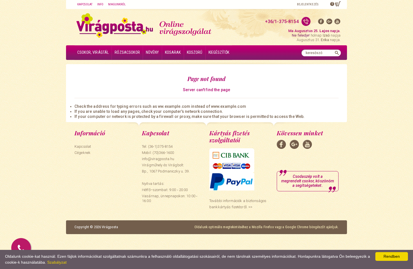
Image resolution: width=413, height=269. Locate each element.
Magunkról (117, 4)
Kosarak (173, 52)
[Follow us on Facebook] (321, 22)
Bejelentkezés (307, 4)
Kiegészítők (219, 52)
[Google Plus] (329, 22)
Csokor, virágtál (93, 52)
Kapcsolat (84, 4)
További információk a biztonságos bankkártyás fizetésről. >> (237, 204)
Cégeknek (82, 153)
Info (100, 4)
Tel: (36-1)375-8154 (157, 146)
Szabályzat (57, 262)
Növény (152, 52)
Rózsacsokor (127, 52)
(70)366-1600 (163, 153)
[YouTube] (337, 22)
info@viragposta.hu (158, 159)
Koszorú (195, 52)
